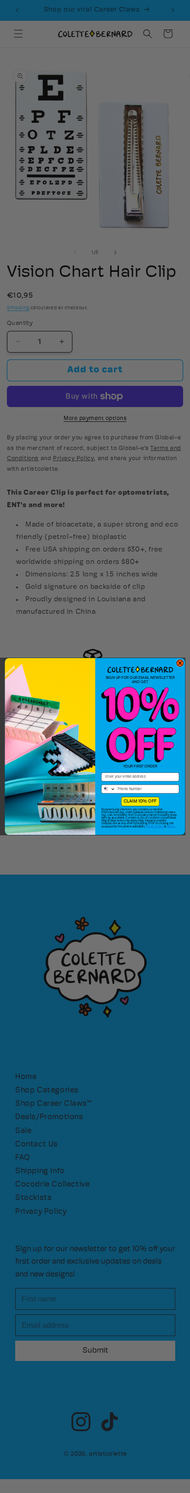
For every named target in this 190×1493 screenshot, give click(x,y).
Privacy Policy (155, 826)
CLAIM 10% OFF (140, 801)
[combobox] (108, 789)
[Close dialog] (180, 663)
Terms (171, 826)
